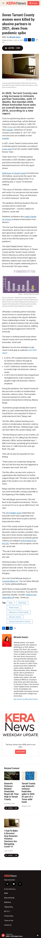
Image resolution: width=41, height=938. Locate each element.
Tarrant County (14, 607)
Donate (34, 3)
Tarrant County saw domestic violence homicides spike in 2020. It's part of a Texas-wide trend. (28, 792)
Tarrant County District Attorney (19, 621)
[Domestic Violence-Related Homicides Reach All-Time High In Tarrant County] (12, 776)
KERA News (22, 603)
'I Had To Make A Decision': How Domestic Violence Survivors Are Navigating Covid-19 (11, 838)
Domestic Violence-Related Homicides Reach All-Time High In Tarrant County (11, 791)
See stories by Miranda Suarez (26, 699)
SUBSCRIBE (20, 752)
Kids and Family (9, 898)
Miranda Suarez (15, 37)
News (11, 603)
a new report (7, 149)
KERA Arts (7, 902)
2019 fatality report (14, 513)
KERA (6, 893)
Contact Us (7, 925)
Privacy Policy (8, 916)
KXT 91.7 (7, 911)
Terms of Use (8, 920)
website (9, 130)
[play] (3, 935)
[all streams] (38, 935)
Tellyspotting (8, 907)
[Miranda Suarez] (7, 640)
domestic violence (15, 617)
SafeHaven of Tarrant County (14, 173)
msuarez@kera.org (10, 581)
